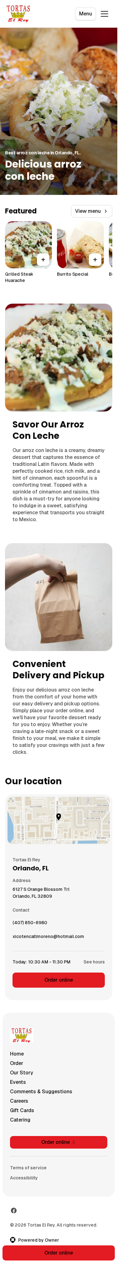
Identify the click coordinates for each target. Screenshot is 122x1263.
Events (18, 1082)
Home (17, 1054)
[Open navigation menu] (104, 14)
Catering (20, 1120)
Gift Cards (22, 1110)
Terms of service (28, 1168)
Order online (58, 980)
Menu (85, 13)
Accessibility (24, 1178)
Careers (19, 1101)
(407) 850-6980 (30, 924)
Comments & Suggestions (41, 1091)
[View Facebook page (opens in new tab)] (14, 1210)
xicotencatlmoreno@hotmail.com (48, 938)
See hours (94, 962)
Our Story (21, 1072)
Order (16, 1063)
